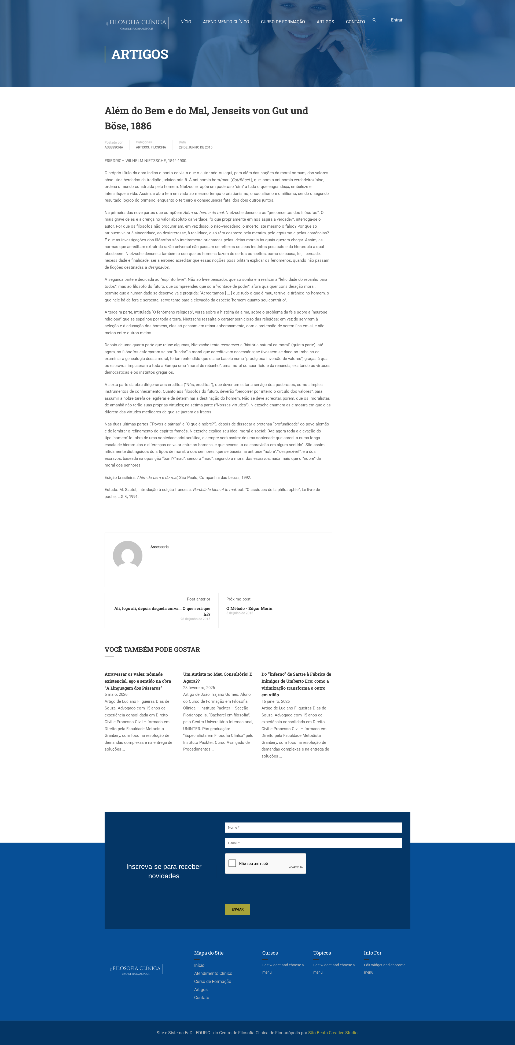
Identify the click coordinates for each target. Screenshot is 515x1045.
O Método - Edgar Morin (249, 608)
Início (185, 21)
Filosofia (158, 147)
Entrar (396, 20)
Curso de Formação (283, 21)
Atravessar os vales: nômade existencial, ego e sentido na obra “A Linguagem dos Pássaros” (138, 680)
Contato (355, 21)
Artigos (325, 21)
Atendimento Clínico (226, 21)
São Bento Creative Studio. (333, 1032)
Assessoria (114, 147)
